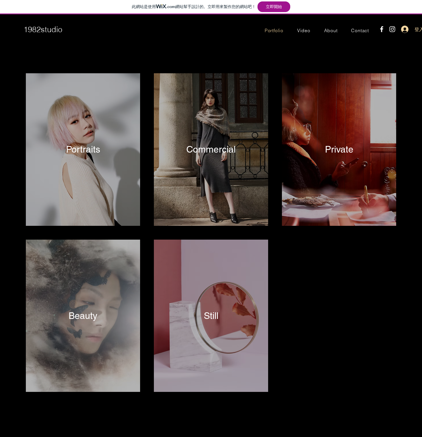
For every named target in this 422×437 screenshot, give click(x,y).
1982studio (43, 29)
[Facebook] (382, 29)
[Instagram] (392, 29)
